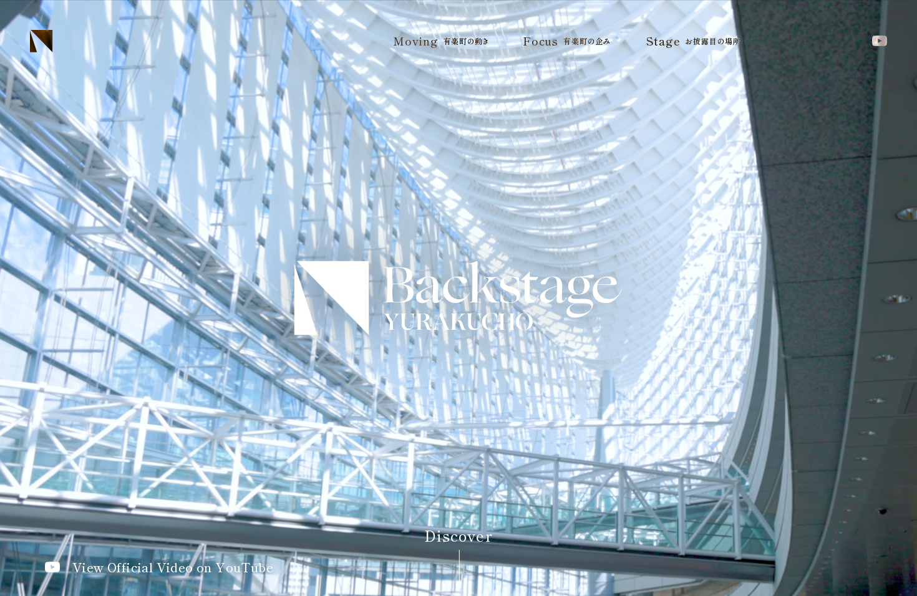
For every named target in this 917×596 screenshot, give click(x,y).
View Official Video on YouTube (172, 567)
